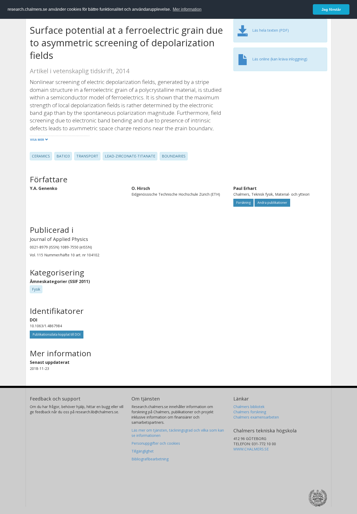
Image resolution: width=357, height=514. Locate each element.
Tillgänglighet (142, 451)
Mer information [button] (187, 9)
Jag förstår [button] (331, 9)
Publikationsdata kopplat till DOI (56, 334)
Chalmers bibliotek (248, 406)
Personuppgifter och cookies (155, 443)
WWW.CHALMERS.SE (251, 449)
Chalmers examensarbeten (256, 417)
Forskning (243, 202)
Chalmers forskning (249, 411)
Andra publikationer (272, 202)
